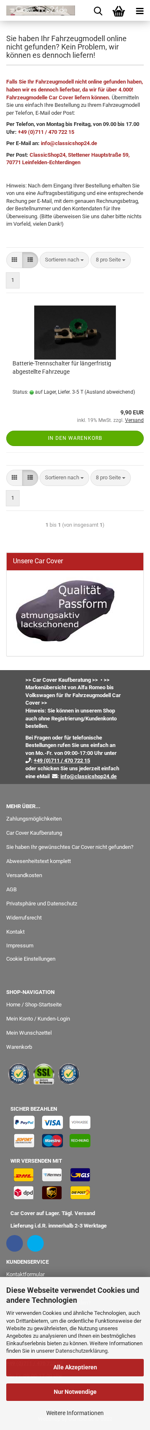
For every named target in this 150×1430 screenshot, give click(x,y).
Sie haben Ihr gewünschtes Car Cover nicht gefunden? (69, 847)
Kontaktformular (25, 1274)
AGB (11, 889)
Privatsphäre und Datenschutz (41, 903)
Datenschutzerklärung (81, 1351)
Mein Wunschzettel (29, 1033)
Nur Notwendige (75, 1391)
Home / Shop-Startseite (34, 1004)
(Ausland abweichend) (110, 392)
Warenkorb (19, 1047)
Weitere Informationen (75, 1413)
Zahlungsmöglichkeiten (34, 819)
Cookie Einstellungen (30, 959)
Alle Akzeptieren (75, 1367)
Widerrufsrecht (24, 918)
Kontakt (15, 932)
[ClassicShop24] (37, 10)
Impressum (19, 945)
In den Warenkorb (75, 438)
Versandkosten (24, 875)
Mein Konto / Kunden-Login (38, 1019)
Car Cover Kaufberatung (34, 833)
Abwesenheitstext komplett (38, 861)
